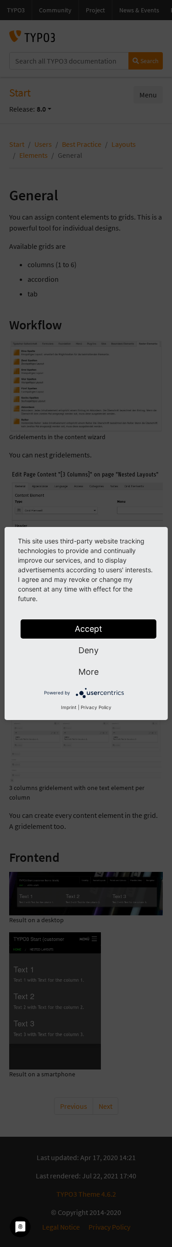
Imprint (69, 707)
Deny (88, 650)
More (88, 672)
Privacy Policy (96, 707)
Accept (88, 629)
